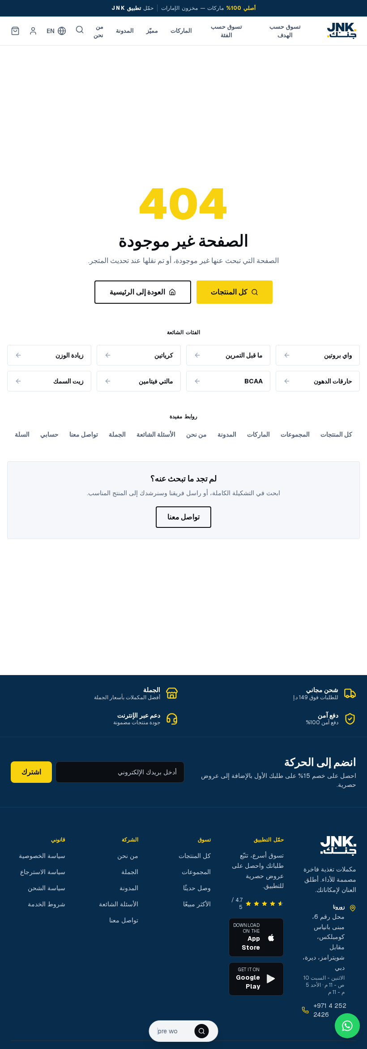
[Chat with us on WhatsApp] (347, 1025)
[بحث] (79, 29)
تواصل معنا (83, 434)
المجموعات (295, 434)
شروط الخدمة (46, 904)
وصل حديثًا (197, 888)
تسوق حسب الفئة (226, 31)
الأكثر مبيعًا (197, 904)
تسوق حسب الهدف (285, 31)
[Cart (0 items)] (15, 30)
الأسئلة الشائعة (156, 434)
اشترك (31, 772)
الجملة (117, 434)
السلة (22, 434)
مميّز (152, 30)
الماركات (181, 30)
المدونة (125, 30)
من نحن (98, 31)
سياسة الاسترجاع (42, 872)
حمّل (132, 8)
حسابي (49, 434)
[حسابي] (33, 30)
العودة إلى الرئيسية (137, 292)
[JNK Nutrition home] (341, 31)
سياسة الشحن (46, 888)
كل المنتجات (229, 292)
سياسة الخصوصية (42, 856)
